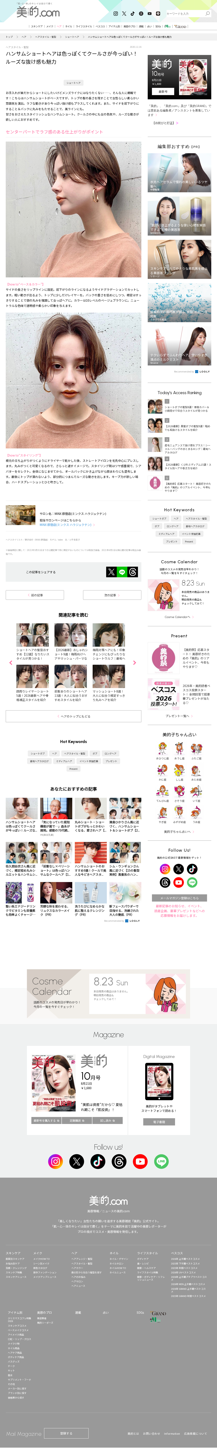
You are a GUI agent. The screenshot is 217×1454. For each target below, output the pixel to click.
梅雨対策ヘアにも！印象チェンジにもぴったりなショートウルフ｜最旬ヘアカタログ (109, 656)
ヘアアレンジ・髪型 (81, 1258)
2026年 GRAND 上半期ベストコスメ (188, 1290)
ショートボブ (38, 753)
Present (74, 768)
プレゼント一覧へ (177, 716)
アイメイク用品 (16, 1334)
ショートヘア (72, 36)
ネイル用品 (13, 1348)
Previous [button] (10, 662)
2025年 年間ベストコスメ (184, 1268)
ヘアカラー (77, 1268)
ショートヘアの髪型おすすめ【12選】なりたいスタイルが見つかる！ (32, 654)
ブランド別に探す (17, 1393)
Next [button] (134, 662)
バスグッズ (13, 1361)
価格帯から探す (16, 1397)
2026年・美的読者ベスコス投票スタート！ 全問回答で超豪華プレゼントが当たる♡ (196, 694)
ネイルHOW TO (118, 1268)
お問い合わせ (151, 1434)
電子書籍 (159, 1122)
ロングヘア (110, 753)
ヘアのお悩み (78, 1276)
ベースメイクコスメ (18, 1330)
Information (172, 1434)
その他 (11, 1384)
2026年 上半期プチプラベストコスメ (189, 1278)
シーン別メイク (41, 1263)
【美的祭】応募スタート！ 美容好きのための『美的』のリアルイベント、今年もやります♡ (196, 658)
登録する (66, 1433)
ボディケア (143, 1258)
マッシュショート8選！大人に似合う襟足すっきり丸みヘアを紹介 (109, 695)
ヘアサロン (77, 1281)
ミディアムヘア (64, 761)
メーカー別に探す (17, 1388)
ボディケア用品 (16, 1357)
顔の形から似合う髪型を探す (86, 1272)
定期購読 (75, 1120)
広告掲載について (195, 1434)
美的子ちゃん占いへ (177, 831)
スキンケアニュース (16, 1276)
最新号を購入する (45, 1120)
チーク (11, 1366)
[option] (35, 662)
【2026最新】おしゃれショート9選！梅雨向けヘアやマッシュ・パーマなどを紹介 (71, 656)
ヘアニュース (78, 1285)
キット (11, 1370)
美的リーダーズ (45, 1322)
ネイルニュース (118, 1272)
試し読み (105, 1120)
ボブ (95, 753)
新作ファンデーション (45, 1272)
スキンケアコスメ (17, 1325)
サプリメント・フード (19, 1379)
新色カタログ (40, 1268)
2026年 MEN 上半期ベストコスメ (188, 1284)
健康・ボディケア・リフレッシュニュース (151, 1278)
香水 (10, 1375)
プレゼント (111, 761)
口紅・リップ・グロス (19, 1339)
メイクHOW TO (41, 1258)
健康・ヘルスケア (146, 1268)
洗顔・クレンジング (16, 1268)
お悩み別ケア (13, 1263)
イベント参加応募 (88, 761)
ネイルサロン (117, 1263)
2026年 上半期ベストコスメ (185, 1258)
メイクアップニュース (44, 1276)
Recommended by (114, 920)
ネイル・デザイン (119, 1258)
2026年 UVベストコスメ (183, 1272)
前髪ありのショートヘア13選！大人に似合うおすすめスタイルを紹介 (71, 695)
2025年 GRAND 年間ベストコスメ (188, 1296)
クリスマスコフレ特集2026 (19, 1319)
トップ (9, 36)
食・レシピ (143, 1263)
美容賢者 (41, 1318)
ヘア (24, 36)
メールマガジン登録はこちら (179, 898)
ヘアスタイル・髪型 (45, 36)
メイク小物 (13, 1343)
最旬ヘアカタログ (39, 761)
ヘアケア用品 (15, 1352)
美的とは (133, 1434)
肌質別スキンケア (15, 1258)
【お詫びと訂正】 (165, 123)
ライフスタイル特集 (147, 1272)
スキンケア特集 (14, 1272)
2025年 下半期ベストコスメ (185, 1263)
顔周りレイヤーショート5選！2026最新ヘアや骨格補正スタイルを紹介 (32, 695)
